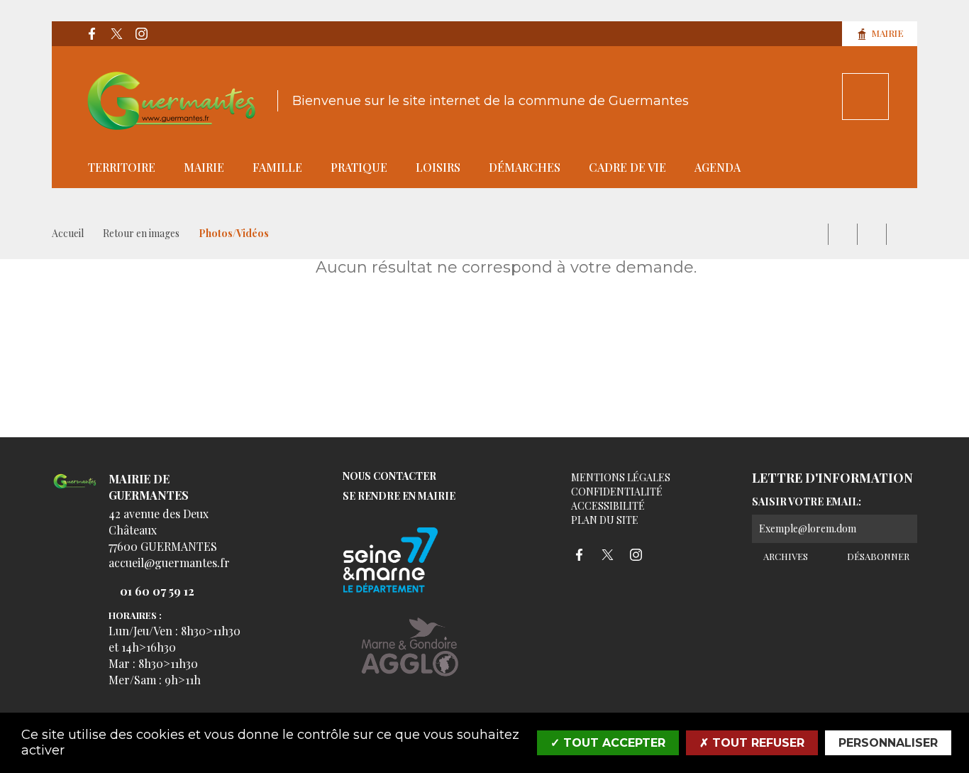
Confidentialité (617, 491)
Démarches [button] (524, 167)
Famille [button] (277, 167)
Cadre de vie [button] (627, 167)
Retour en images (141, 233)
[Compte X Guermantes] (116, 34)
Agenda (717, 167)
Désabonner (877, 556)
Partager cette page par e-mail (872, 234)
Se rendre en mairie (399, 496)
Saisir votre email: (806, 502)
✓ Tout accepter (607, 743)
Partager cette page (901, 234)
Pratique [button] (359, 167)
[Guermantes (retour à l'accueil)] (171, 100)
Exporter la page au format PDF (843, 234)
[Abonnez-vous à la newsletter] (903, 529)
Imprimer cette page (813, 234)
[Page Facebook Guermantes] (91, 34)
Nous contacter (389, 477)
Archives (784, 556)
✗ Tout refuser (751, 743)
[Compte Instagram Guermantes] (141, 34)
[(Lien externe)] (410, 657)
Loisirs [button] (438, 167)
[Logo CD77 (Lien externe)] (410, 561)
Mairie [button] (204, 167)
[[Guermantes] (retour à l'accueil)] (75, 489)
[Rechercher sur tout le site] (865, 96)
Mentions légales (620, 477)
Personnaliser (888, 743)
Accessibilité (608, 505)
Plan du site (604, 520)
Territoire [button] (121, 167)
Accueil (68, 233)
